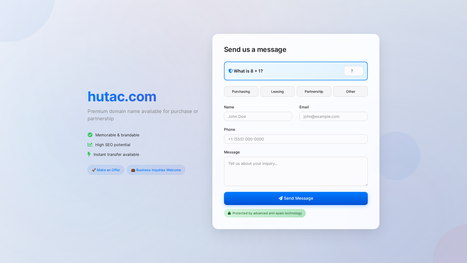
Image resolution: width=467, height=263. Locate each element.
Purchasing (241, 91)
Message (232, 152)
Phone (229, 129)
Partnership (314, 91)
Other (350, 91)
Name (229, 107)
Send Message (298, 198)
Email (304, 107)
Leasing (277, 91)
